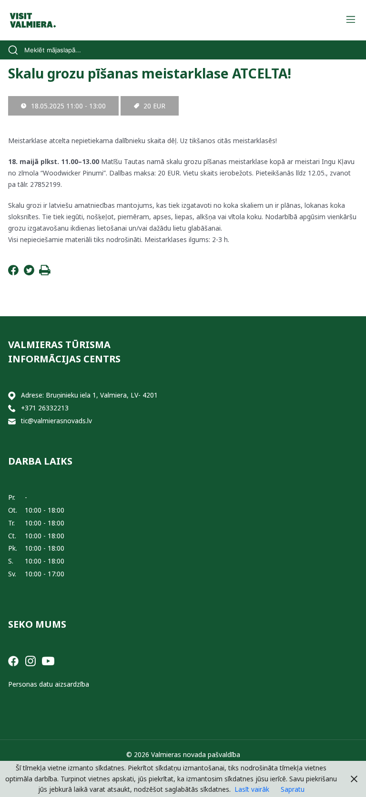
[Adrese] (12, 395)
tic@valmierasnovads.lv (56, 420)
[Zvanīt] (12, 408)
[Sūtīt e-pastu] (12, 421)
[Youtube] (48, 660)
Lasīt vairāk (251, 789)
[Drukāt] (45, 272)
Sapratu (293, 789)
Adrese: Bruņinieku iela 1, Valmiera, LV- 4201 (89, 394)
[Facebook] (13, 272)
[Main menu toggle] (350, 20)
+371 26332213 (45, 407)
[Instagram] (30, 660)
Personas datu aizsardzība (48, 684)
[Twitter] (29, 272)
